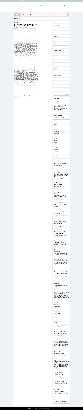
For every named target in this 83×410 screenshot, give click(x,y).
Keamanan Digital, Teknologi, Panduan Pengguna (61, 240)
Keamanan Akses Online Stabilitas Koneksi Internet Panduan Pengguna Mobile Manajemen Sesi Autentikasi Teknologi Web (61, 226)
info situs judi (56, 206)
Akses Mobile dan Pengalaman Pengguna (60, 163)
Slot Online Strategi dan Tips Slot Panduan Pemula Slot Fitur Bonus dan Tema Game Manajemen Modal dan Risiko (61, 329)
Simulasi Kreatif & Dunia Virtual (58, 299)
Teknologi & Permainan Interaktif (59, 381)
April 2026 (55, 124)
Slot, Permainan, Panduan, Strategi (59, 353)
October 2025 (56, 135)
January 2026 (56, 129)
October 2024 (56, 156)
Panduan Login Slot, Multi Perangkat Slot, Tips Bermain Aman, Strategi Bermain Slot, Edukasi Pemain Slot (61, 263)
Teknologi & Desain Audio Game (59, 372)
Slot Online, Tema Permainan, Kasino (59, 351)
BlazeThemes (47, 408)
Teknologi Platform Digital (58, 389)
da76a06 (16, 27)
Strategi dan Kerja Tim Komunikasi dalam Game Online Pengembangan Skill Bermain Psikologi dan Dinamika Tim (61, 361)
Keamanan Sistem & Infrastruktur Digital (60, 244)
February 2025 (56, 149)
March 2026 (56, 126)
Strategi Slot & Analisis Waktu (58, 370)
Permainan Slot (56, 283)
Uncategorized (56, 399)
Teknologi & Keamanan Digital (58, 376)
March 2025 (56, 147)
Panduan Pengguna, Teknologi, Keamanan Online (61, 271)
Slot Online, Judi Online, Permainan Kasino (60, 331)
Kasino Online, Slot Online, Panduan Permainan (61, 219)
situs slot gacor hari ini (57, 50)
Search (55, 93)
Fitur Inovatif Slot (56, 190)
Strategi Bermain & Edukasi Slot (58, 358)
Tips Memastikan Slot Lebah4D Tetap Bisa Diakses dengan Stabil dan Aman (29, 14)
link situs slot (56, 36)
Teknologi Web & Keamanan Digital (59, 391)
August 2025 (56, 138)
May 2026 (55, 122)
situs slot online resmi (57, 313)
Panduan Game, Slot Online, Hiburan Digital (60, 257)
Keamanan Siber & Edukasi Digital (59, 242)
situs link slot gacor (57, 25)
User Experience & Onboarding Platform (60, 401)
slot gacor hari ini (56, 320)
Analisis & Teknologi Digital (58, 165)
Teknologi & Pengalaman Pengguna (59, 379)
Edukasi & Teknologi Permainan (58, 184)
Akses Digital (56, 161)
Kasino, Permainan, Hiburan (58, 223)
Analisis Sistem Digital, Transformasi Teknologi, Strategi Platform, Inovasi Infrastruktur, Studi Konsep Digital (61, 175)
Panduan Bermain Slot (57, 251)
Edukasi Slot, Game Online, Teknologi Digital (60, 186)
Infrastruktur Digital (57, 213)
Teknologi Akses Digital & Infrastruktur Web (60, 383)
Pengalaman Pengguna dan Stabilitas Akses (60, 276)
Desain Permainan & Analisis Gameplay (60, 182)
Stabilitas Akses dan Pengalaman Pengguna (60, 355)
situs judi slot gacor (57, 304)
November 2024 (56, 154)
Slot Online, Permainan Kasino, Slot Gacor (60, 339)
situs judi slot (56, 302)
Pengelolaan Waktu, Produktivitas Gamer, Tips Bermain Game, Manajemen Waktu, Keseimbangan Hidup (61, 279)
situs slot (55, 308)
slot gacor (55, 29)
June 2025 (55, 142)
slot (54, 32)
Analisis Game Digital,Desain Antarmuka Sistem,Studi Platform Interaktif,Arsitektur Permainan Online (60, 170)
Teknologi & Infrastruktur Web (58, 374)
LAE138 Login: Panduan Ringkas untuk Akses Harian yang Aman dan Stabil (54, 14)
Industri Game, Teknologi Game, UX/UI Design (60, 204)
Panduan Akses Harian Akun (58, 249)
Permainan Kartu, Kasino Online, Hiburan (60, 281)
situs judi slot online (57, 306)
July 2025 (55, 140)
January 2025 (56, 151)
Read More (15, 97)
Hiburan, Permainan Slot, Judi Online (59, 202)
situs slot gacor (56, 57)
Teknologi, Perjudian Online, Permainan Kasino (61, 393)
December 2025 (56, 131)
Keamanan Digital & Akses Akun (58, 233)
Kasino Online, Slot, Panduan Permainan (60, 221)
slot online (55, 322)
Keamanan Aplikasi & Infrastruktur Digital (60, 231)
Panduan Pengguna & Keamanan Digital (59, 269)
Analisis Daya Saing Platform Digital (59, 167)
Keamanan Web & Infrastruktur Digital (59, 246)
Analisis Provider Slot (57, 172)
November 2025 (56, 133)
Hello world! (64, 117)
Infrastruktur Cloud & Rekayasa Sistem (59, 211)
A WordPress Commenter (58, 117)
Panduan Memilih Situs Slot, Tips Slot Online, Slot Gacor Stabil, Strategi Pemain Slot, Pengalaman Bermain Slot (61, 267)
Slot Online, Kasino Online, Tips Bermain (60, 333)
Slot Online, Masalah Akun (58, 335)
